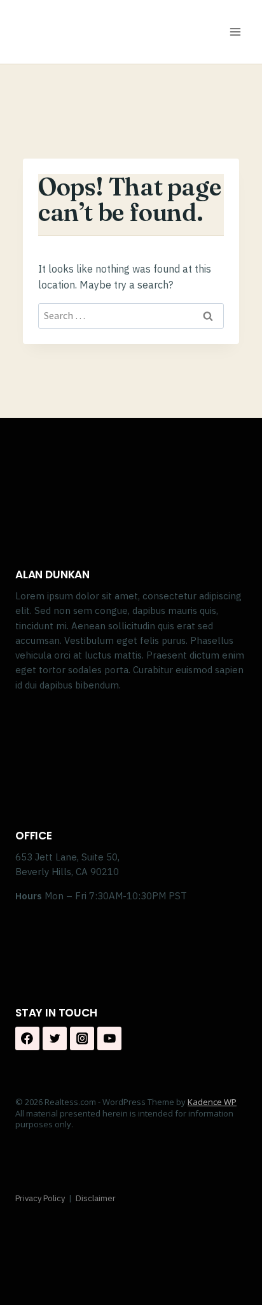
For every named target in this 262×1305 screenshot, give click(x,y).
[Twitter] (55, 1039)
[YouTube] (109, 1039)
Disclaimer (96, 1198)
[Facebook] (27, 1039)
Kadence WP (212, 1102)
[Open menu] (235, 31)
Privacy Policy (40, 1198)
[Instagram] (82, 1039)
